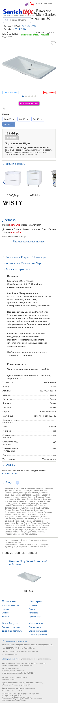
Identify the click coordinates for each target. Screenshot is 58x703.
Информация (36, 623)
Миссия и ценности (10, 605)
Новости (5, 616)
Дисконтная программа (12, 631)
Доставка (33, 605)
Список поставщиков (38, 631)
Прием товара (35, 616)
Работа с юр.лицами (38, 635)
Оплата (32, 609)
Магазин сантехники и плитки (18, 15)
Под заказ (11, 138)
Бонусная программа (11, 627)
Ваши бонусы (10, 623)
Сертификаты (35, 627)
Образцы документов (10, 659)
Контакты (6, 609)
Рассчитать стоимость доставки (29, 241)
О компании (9, 601)
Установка (33, 613)
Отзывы (5, 613)
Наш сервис (36, 601)
